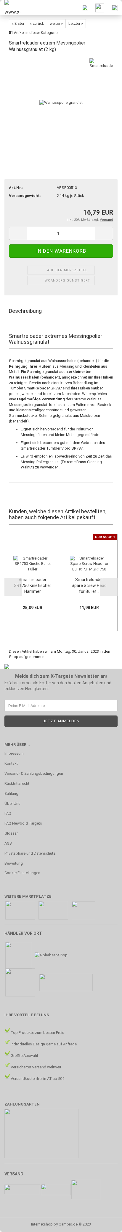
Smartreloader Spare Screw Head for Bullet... (89, 585)
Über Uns (12, 803)
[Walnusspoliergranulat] (61, 102)
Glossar (11, 833)
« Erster (18, 23)
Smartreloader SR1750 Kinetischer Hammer (32, 585)
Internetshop (42, 1224)
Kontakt (11, 763)
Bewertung (13, 863)
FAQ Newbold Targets (23, 823)
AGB (8, 843)
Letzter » (75, 23)
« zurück (37, 23)
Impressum (14, 753)
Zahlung (11, 793)
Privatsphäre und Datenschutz (29, 853)
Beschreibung (25, 311)
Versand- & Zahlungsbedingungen (33, 773)
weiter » (56, 23)
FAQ (7, 813)
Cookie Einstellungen (22, 873)
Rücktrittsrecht (16, 783)
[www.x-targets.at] (12, 7)
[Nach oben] (106, 1223)
